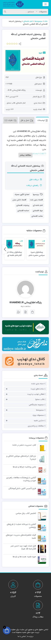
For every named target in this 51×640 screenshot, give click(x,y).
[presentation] (5, 249)
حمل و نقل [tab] (25, 120)
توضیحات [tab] (41, 120)
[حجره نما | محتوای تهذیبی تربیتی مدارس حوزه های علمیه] (12, 4)
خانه (45, 21)
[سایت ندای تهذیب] (25, 344)
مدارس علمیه (39, 420)
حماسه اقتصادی (23, 210)
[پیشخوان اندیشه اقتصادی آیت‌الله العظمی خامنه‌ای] (25, 61)
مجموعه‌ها (38, 21)
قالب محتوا (11, 102)
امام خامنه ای (38, 205)
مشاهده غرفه (25, 306)
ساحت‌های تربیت (37, 388)
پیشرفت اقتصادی (22, 205)
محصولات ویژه (38, 415)
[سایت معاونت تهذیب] (25, 327)
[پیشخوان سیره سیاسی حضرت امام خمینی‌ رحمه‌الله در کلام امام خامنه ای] (36, 244)
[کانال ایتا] (25, 361)
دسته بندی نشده (37, 383)
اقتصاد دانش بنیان (19, 199)
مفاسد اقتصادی (37, 216)
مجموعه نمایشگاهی (36, 404)
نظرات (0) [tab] (9, 120)
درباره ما (30, 636)
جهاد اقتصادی (38, 210)
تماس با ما (22, 636)
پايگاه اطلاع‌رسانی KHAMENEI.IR (13, 90)
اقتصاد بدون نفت (36, 199)
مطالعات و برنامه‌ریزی (36, 425)
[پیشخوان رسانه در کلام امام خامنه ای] (14, 244)
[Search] (5, 11)
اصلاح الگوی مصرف (22, 194)
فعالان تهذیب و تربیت (35, 394)
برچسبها (36, 194)
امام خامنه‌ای (28, 21)
